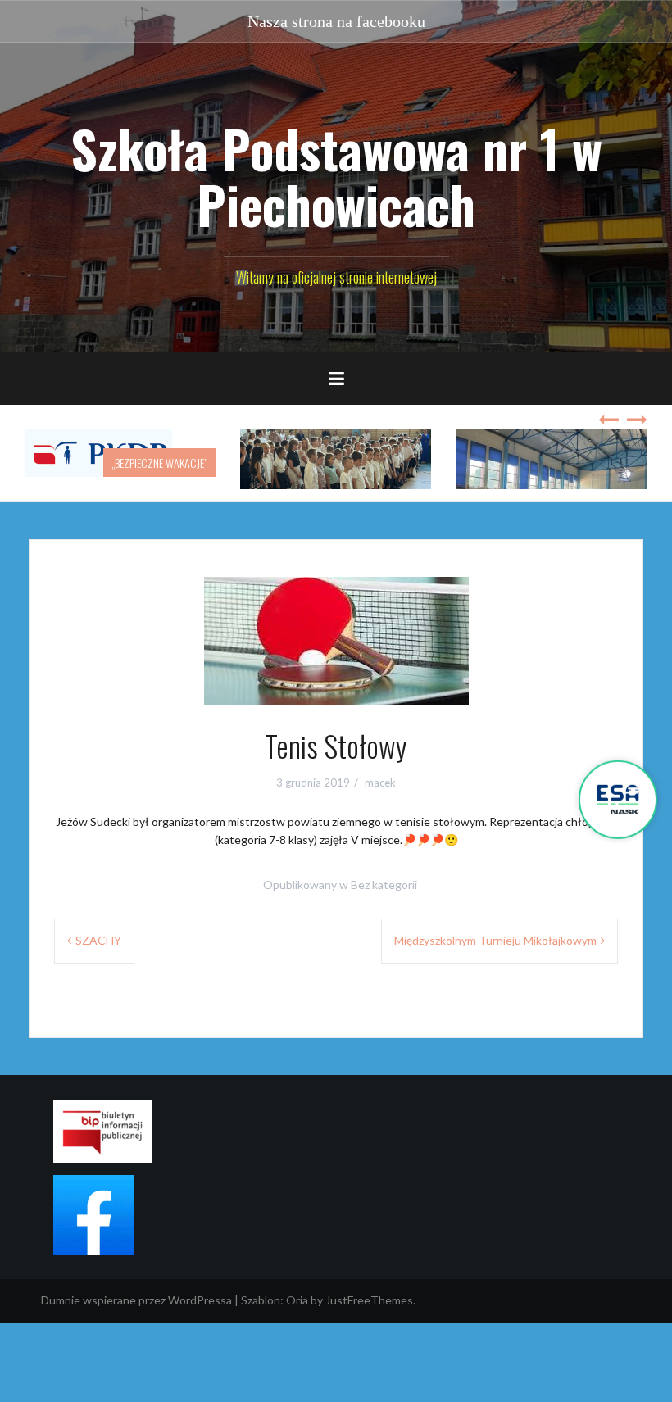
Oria (297, 1300)
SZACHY (98, 940)
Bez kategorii (384, 885)
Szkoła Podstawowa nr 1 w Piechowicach (336, 176)
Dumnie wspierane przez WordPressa (136, 1300)
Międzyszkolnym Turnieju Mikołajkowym (495, 940)
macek (380, 782)
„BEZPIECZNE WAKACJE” (159, 462)
